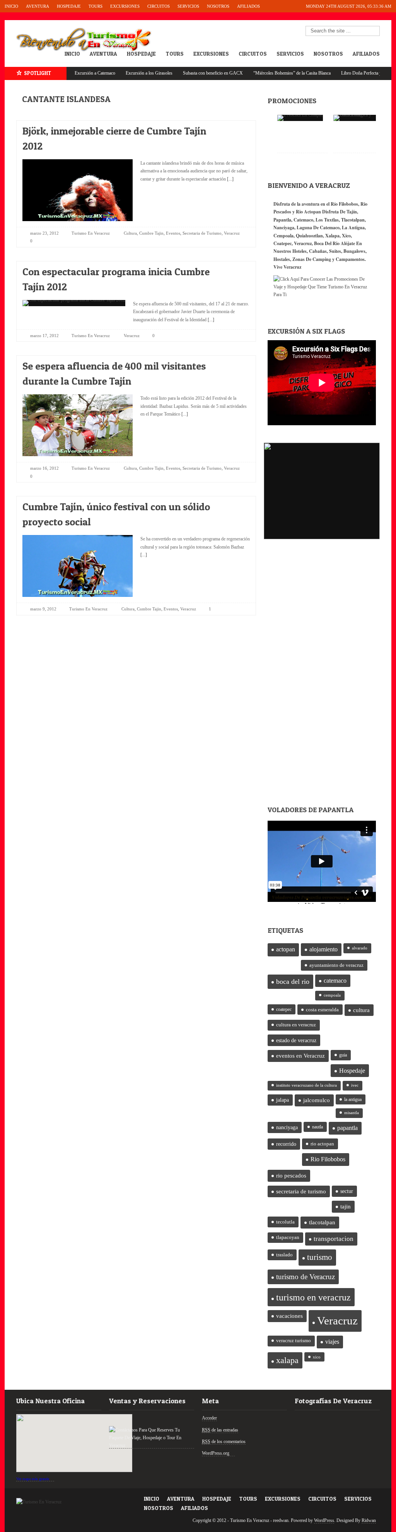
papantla (347, 1128)
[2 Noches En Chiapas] (300, 118)
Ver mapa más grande (32, 1479)
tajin (345, 1206)
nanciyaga (287, 1127)
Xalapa (332, 235)
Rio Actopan (308, 211)
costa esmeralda (322, 1009)
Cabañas (318, 251)
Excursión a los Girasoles (124, 73)
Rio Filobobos (328, 1159)
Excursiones (125, 6)
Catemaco (303, 219)
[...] (230, 179)
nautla (317, 1127)
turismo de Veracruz (305, 1277)
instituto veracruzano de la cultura (306, 1085)
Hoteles (299, 251)
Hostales (281, 259)
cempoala (332, 995)
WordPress (324, 1520)
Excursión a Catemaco (70, 73)
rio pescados (291, 1175)
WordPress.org (215, 1453)
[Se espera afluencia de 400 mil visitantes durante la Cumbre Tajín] (237, 364)
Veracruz (232, 233)
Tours (95, 6)
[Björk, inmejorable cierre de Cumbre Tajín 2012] (237, 129)
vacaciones (289, 1316)
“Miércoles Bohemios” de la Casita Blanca (267, 73)
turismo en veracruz (313, 1297)
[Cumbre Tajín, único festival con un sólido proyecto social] (237, 504)
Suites (335, 251)
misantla (351, 1113)
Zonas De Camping (311, 259)
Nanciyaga (283, 227)
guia (343, 1055)
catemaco (335, 980)
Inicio (11, 6)
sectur (346, 1191)
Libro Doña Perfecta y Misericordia (348, 73)
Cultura (130, 233)
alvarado (359, 948)
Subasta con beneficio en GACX (188, 73)
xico (317, 1357)
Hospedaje (69, 6)
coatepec (284, 1009)
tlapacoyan (287, 1237)
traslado (284, 1255)
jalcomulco (316, 1100)
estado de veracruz (296, 1040)
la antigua (353, 1099)
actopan (285, 949)
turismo (319, 1257)
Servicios (188, 6)
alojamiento (323, 949)
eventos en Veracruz (300, 1056)
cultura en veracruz (296, 1025)
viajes (332, 1341)
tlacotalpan (322, 1222)
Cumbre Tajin (151, 233)
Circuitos (158, 6)
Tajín (351, 211)
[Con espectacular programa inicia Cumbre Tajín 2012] (237, 269)
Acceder (209, 1418)
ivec (354, 1085)
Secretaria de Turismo (202, 233)
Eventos (173, 233)
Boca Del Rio (327, 243)
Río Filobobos (344, 204)
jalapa (282, 1100)
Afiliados (248, 6)
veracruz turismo (293, 1340)
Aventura (37, 6)
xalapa (287, 1360)
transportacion (333, 1238)
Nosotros (218, 6)
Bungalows (354, 251)
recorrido (286, 1144)
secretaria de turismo (301, 1191)
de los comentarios (224, 1441)
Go (374, 31)
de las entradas (220, 1430)
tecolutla (285, 1222)
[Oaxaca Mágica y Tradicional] (358, 118)
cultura (361, 1010)
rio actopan (322, 1144)
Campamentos (350, 259)
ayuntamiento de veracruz (336, 965)
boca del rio (292, 981)
